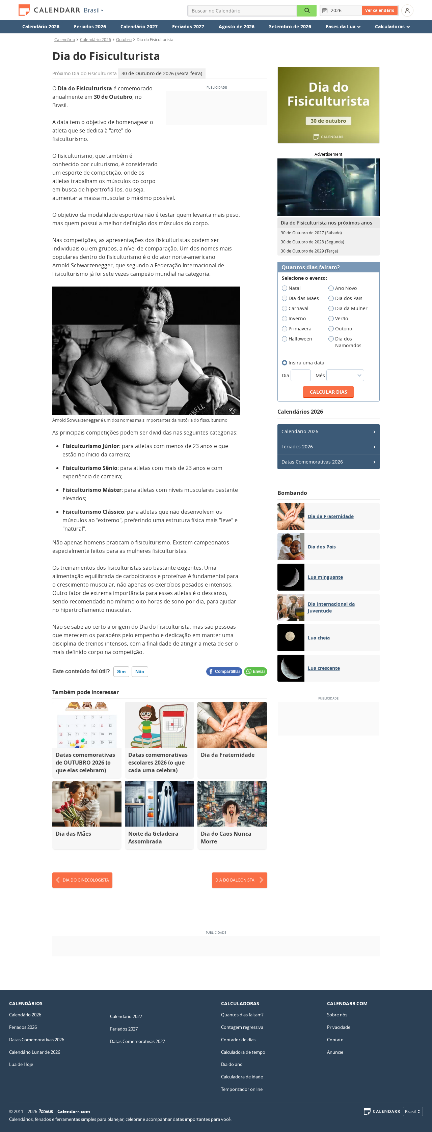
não (139, 671)
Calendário (64, 39)
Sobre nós (337, 1015)
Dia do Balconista (234, 880)
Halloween (300, 338)
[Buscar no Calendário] (307, 11)
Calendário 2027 (139, 26)
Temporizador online (242, 1089)
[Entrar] (407, 10)
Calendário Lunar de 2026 (34, 1052)
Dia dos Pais (348, 298)
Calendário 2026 (40, 26)
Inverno (297, 318)
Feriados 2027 (188, 26)
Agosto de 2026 (236, 26)
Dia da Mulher (351, 308)
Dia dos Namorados (348, 342)
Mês (321, 375)
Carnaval (298, 308)
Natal (295, 288)
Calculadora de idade (242, 1077)
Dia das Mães (304, 298)
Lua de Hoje (21, 1064)
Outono (343, 328)
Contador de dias (238, 1040)
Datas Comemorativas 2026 (312, 461)
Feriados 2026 (90, 26)
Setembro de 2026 (290, 26)
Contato (335, 1040)
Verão (341, 318)
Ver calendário (379, 10)
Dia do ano (232, 1064)
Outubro (124, 39)
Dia (286, 375)
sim (121, 671)
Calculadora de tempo (243, 1052)
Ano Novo (346, 288)
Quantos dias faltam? (310, 267)
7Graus (46, 1111)
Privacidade (338, 1027)
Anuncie (335, 1052)
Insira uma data (306, 362)
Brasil (92, 10)
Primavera (300, 328)
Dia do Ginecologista (86, 880)
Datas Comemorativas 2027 (137, 1041)
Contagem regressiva (242, 1027)
